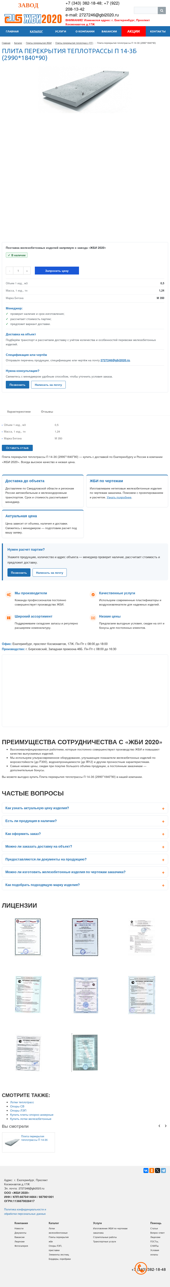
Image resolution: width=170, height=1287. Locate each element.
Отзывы (47, 411)
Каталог (18, 42)
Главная (6, 42)
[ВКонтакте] (145, 1170)
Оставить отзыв (17, 448)
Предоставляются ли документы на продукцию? (46, 859)
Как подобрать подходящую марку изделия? (42, 884)
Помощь (156, 1223)
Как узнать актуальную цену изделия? (37, 807)
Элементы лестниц (59, 1254)
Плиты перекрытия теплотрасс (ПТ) (74, 42)
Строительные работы (105, 1237)
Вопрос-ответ (157, 1232)
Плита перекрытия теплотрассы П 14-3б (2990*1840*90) (34, 1137)
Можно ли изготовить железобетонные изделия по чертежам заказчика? (65, 871)
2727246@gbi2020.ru (115, 360)
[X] (157, 1170)
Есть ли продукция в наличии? (31, 820)
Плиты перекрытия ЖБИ (39, 42)
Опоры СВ (17, 1106)
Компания (21, 1223)
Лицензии (19, 1241)
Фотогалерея (21, 1245)
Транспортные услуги (104, 1241)
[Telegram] (163, 1170)
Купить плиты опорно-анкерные (31, 1114)
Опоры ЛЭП (18, 1110)
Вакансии (19, 1237)
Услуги (97, 1223)
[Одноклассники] (151, 1170)
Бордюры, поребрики (60, 1258)
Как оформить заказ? (23, 833)
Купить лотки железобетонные (30, 1119)
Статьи (154, 1228)
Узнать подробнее (119, 497)
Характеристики (19, 411)
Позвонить (18, 384)
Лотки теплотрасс (22, 1102)
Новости (19, 1228)
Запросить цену (57, 270)
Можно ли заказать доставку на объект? (38, 846)
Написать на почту (48, 384)
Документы (20, 1232)
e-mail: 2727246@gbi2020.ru (92, 15)
